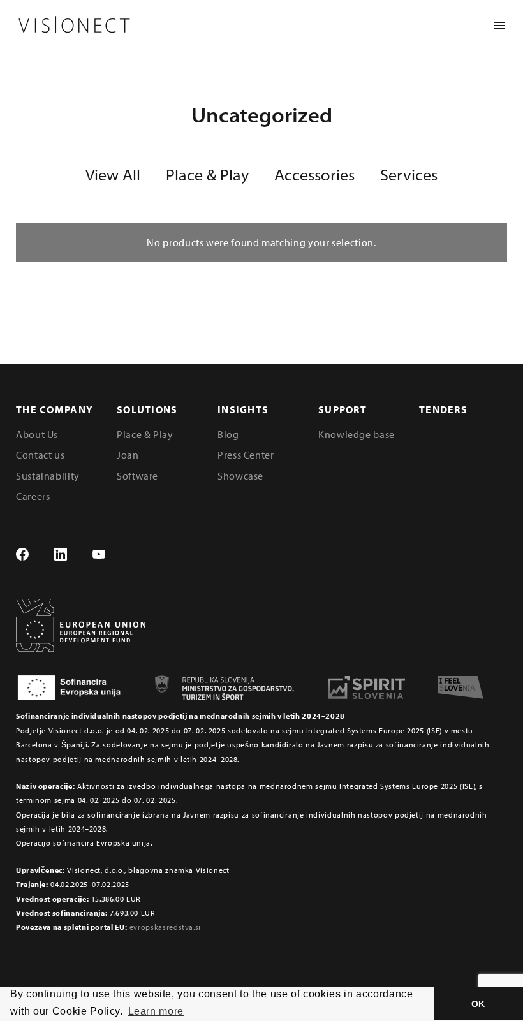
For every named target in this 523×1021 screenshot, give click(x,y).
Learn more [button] (156, 1011)
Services (409, 174)
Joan (128, 454)
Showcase (240, 475)
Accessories (314, 174)
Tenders (443, 409)
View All (112, 174)
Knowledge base (356, 434)
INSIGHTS (243, 409)
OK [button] (478, 1004)
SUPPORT (342, 409)
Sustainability (48, 475)
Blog (228, 434)
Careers (33, 496)
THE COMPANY (54, 409)
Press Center (245, 454)
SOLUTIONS (147, 409)
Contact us (40, 454)
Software (137, 475)
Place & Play (207, 174)
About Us (37, 434)
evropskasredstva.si (165, 927)
